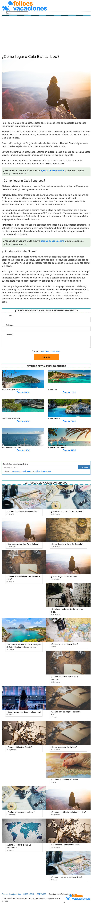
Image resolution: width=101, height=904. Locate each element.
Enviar (46, 357)
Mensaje (10, 334)
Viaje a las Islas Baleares (57, 447)
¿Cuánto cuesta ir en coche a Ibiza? (66, 877)
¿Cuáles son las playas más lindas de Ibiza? (23, 578)
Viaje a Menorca (54, 418)
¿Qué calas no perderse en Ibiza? (65, 844)
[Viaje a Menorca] (69, 412)
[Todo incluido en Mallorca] (23, 405)
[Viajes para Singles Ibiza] (23, 383)
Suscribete (84, 467)
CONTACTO (41, 894)
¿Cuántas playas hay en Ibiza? (64, 779)
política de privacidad (43, 471)
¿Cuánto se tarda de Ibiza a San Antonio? (65, 678)
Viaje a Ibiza (52, 389)
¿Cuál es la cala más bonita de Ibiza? (23, 511)
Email (11, 315)
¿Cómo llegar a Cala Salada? (64, 576)
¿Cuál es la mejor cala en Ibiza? (21, 812)
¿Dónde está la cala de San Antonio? (67, 511)
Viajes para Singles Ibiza (11, 389)
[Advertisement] (46, 35)
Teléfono (10, 325)
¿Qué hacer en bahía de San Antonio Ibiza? (67, 610)
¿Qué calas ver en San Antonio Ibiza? (23, 544)
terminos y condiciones (22, 471)
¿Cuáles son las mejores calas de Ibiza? (65, 713)
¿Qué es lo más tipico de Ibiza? (64, 644)
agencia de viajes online (52, 170)
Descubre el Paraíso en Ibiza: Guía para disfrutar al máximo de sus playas (24, 646)
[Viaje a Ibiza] (69, 376)
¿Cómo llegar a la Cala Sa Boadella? (67, 544)
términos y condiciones (51, 351)
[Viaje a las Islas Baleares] (69, 440)
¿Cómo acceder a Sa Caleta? (64, 747)
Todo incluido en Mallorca (11, 418)
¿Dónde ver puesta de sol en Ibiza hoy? (24, 711)
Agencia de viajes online (11, 894)
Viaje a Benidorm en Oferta (11, 447)
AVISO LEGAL (28, 894)
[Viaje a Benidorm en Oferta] (23, 441)
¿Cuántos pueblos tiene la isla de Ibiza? (68, 812)
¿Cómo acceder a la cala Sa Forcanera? (19, 846)
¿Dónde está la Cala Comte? (19, 747)
